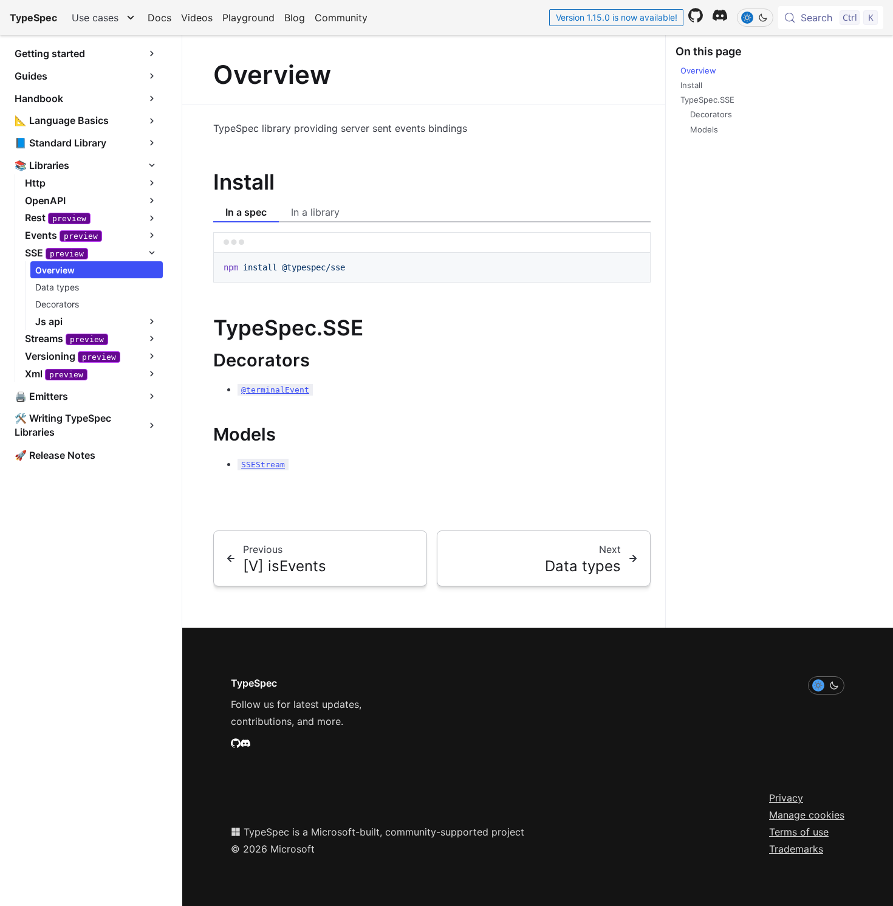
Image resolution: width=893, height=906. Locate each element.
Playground (248, 18)
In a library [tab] (315, 212)
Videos (197, 18)
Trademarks (796, 849)
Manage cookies (806, 815)
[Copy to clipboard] (635, 266)
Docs (159, 18)
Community (341, 18)
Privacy (786, 798)
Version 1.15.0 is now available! (616, 17)
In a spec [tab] (246, 212)
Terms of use (799, 832)
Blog (294, 18)
